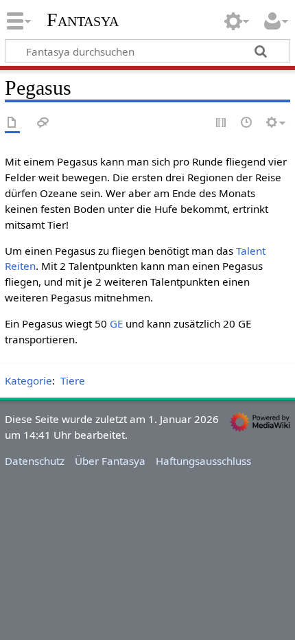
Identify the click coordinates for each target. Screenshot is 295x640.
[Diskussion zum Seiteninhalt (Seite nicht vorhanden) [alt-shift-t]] (43, 123)
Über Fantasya (110, 461)
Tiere (72, 380)
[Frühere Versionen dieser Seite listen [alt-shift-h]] (247, 123)
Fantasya (83, 20)
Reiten (20, 266)
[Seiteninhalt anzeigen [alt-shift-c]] (12, 123)
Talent (251, 251)
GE (116, 323)
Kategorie (28, 380)
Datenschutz (34, 461)
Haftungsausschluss (203, 461)
